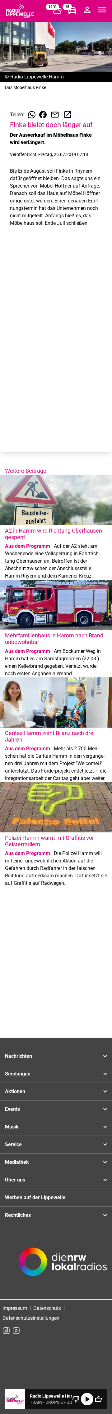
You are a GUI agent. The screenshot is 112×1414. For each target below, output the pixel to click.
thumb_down (76, 1399)
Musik (12, 1127)
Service (13, 1144)
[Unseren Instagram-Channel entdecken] (16, 1330)
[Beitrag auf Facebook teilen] (43, 114)
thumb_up (98, 1399)
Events (12, 1109)
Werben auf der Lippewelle (35, 1197)
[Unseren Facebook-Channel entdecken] (6, 1330)
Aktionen (15, 1091)
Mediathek (17, 1162)
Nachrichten (18, 1056)
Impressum (14, 1308)
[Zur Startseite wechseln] (20, 11)
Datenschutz (47, 1308)
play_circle (87, 1399)
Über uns (15, 1180)
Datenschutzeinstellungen (30, 1318)
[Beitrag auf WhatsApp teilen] (31, 114)
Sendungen (17, 1074)
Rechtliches (18, 1215)
